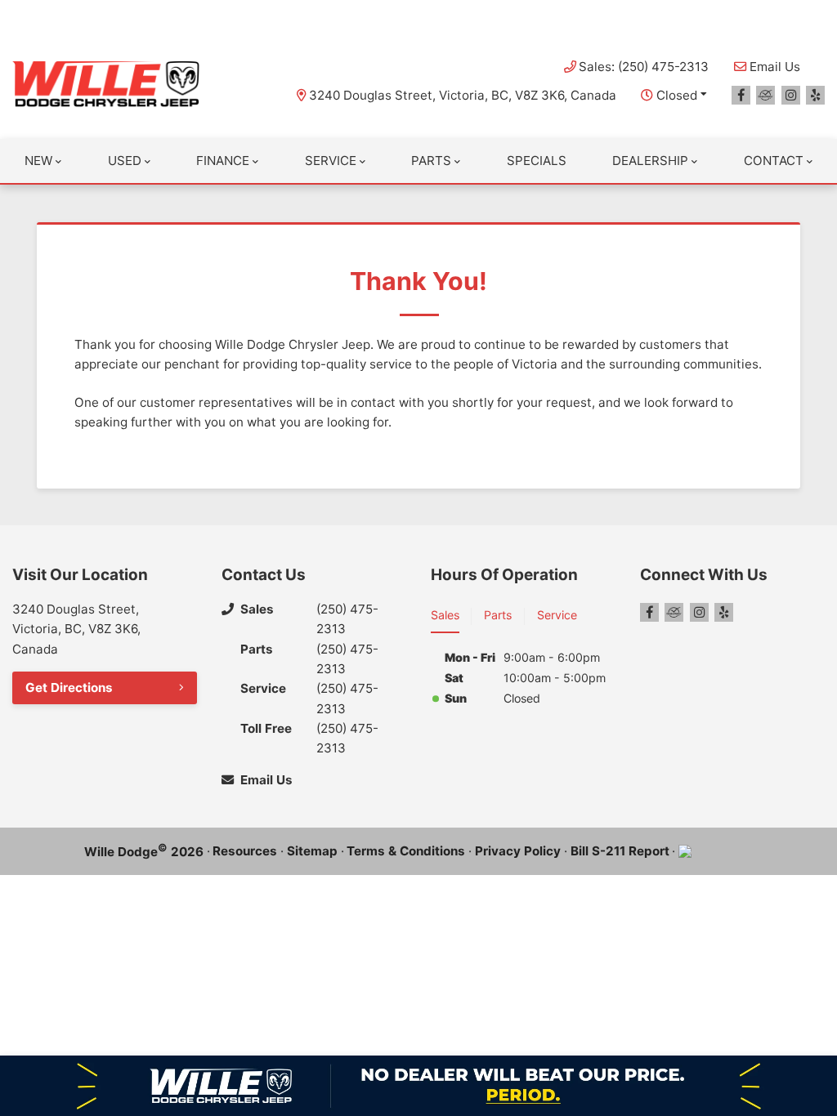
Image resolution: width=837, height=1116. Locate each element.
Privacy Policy (518, 851)
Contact (773, 160)
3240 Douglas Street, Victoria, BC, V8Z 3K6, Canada (462, 95)
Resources (245, 851)
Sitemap (312, 851)
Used (124, 160)
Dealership (650, 160)
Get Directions (69, 687)
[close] (809, 14)
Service (330, 160)
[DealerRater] (765, 95)
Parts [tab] (498, 615)
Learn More (597, 16)
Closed (676, 95)
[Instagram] (790, 95)
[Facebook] (741, 95)
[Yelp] (815, 95)
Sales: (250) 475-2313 (644, 66)
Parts (431, 160)
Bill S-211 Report (620, 851)
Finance (222, 160)
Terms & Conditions (406, 851)
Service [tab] (557, 615)
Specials (536, 160)
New (38, 160)
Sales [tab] (445, 615)
